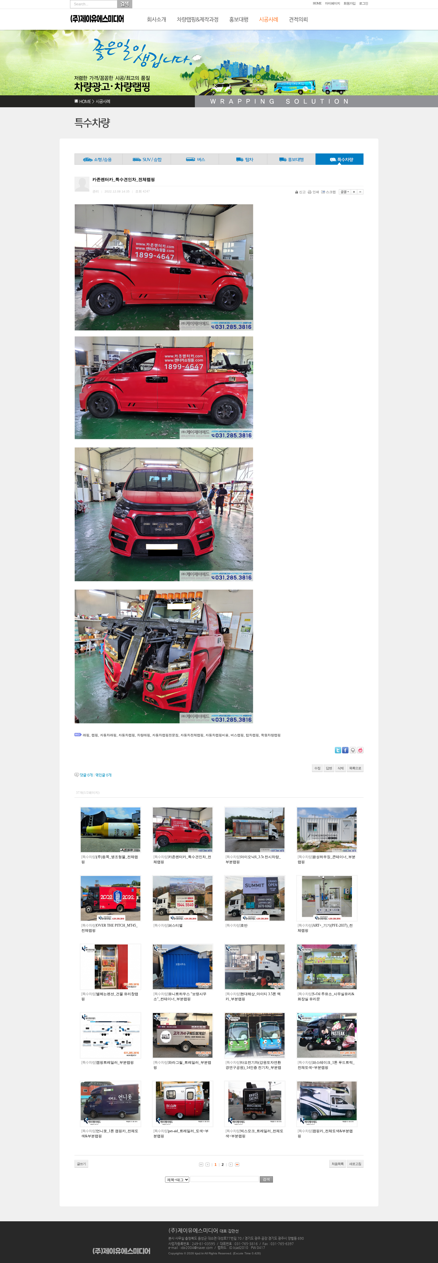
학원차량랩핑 (271, 735)
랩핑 (94, 735)
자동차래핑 (108, 735)
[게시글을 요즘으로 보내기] (360, 750)
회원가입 (349, 3)
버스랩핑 (237, 735)
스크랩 (331, 192)
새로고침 (355, 1164)
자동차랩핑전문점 (165, 735)
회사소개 (156, 19)
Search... (81, 4)
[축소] (360, 192)
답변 (329, 768)
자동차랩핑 (127, 735)
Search (124, 4)
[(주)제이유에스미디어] (97, 27)
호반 (237, 925)
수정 (317, 768)
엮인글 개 (103, 775)
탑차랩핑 (252, 735)
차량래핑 (143, 735)
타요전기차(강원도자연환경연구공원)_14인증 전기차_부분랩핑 (253, 1067)
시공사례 (268, 19)
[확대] (354, 192)
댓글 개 (86, 775)
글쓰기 (81, 1164)
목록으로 (355, 768)
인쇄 (316, 192)
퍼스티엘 (168, 925)
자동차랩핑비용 (217, 735)
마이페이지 (332, 3)
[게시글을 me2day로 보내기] (353, 750)
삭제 (341, 768)
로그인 (363, 3)
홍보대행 (238, 19)
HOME (317, 3)
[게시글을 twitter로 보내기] (338, 750)
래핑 (86, 735)
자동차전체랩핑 (192, 735)
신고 (302, 192)
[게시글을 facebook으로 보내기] (345, 750)
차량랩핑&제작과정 (197, 19)
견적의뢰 (298, 19)
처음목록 (338, 1164)
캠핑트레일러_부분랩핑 (107, 1062)
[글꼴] (345, 192)
